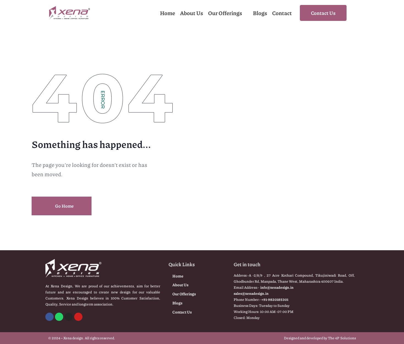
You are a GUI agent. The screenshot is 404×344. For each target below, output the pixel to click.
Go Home (64, 206)
